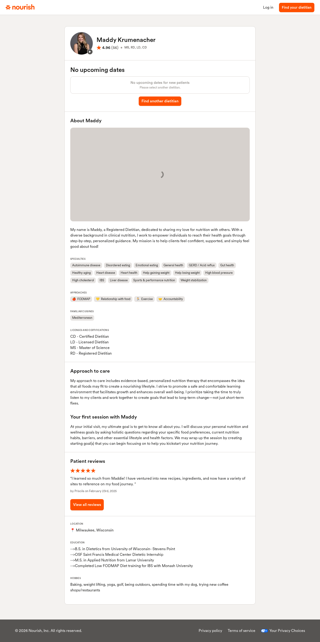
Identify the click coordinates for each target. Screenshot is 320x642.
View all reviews (87, 504)
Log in (268, 7)
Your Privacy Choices (287, 630)
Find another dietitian (160, 101)
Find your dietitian (297, 7)
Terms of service (241, 630)
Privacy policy (210, 630)
